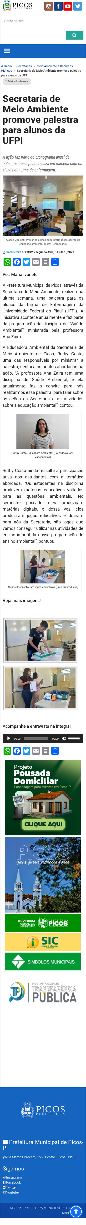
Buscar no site (13, 21)
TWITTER (78, 6)
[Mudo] (63, 738)
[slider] (74, 738)
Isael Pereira (13, 252)
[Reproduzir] (8, 738)
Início (8, 66)
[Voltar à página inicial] (17, 10)
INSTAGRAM (48, 6)
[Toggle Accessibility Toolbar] (76, 1211)
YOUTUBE (68, 6)
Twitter (11, 1187)
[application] (43, 738)
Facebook (13, 1182)
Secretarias (24, 66)
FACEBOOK (58, 6)
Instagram (13, 1177)
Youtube (12, 1192)
